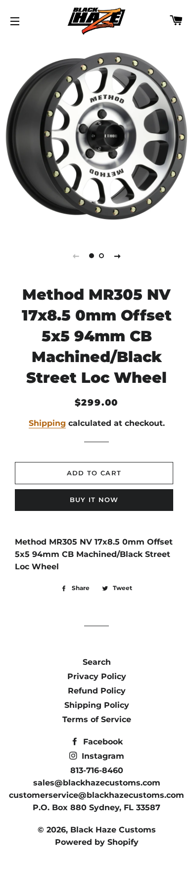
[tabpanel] (96, 136)
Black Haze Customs (113, 829)
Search (97, 662)
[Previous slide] (76, 256)
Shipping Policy (96, 705)
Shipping (47, 423)
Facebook (102, 741)
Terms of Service (96, 719)
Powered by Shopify (97, 842)
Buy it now (94, 500)
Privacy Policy (96, 676)
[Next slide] (117, 256)
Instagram (101, 756)
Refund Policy (97, 690)
